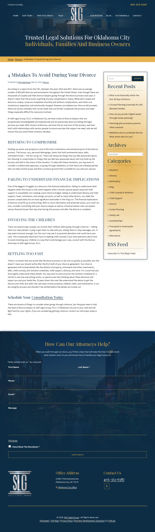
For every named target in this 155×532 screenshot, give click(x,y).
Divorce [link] (46, 82)
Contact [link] (137, 16)
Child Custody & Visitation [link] (121, 192)
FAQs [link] (60, 16)
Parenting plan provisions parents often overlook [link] (125, 125)
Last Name (84, 367)
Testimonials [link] (122, 16)
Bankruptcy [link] (114, 181)
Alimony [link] (113, 175)
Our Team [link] (27, 16)
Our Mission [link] (96, 16)
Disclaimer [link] (44, 520)
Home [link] (15, 16)
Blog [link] (108, 16)
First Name (13, 367)
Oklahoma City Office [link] (67, 487)
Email (11, 394)
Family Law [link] (114, 215)
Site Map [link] (55, 520)
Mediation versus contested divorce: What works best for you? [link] (126, 134)
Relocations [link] (114, 235)
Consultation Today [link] (47, 297)
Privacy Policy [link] (66, 520)
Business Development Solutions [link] (89, 520)
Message (12, 408)
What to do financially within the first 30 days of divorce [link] (124, 97)
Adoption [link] (113, 170)
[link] (76, 15)
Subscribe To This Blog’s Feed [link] (121, 253)
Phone (11, 380)
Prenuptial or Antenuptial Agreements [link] (121, 228)
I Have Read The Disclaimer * (26, 446)
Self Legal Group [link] (24, 82)
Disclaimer (13, 440)
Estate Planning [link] (116, 209)
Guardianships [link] (116, 220)
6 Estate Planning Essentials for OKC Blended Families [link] (126, 106)
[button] (106, 486)
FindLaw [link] (111, 520)
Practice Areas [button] (45, 16)
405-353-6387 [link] (138, 4)
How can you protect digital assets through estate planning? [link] (125, 116)
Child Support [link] (115, 198)
